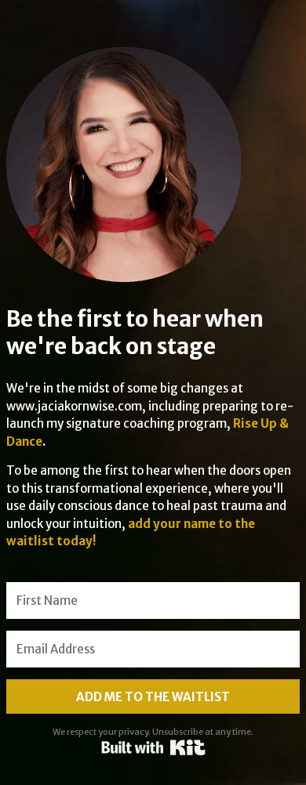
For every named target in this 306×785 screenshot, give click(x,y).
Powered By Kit (153, 747)
